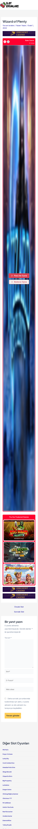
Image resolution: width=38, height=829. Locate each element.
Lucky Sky (6, 758)
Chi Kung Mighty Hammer (10, 794)
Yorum (8, 638)
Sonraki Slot (19, 612)
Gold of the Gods (8, 807)
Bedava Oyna (20, 282)
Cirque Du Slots (7, 776)
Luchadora (6, 785)
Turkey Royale (7, 825)
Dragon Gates (7, 789)
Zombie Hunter (7, 816)
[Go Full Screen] (8, 41)
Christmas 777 (7, 798)
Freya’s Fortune (7, 754)
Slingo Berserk (7, 772)
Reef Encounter (7, 811)
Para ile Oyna (21, 275)
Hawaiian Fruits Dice (9, 767)
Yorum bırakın (8, 25)
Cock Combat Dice (8, 763)
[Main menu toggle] (35, 5)
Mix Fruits (5, 750)
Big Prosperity (7, 780)
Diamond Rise (7, 820)
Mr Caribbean (7, 803)
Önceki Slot (19, 607)
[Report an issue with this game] (4, 41)
